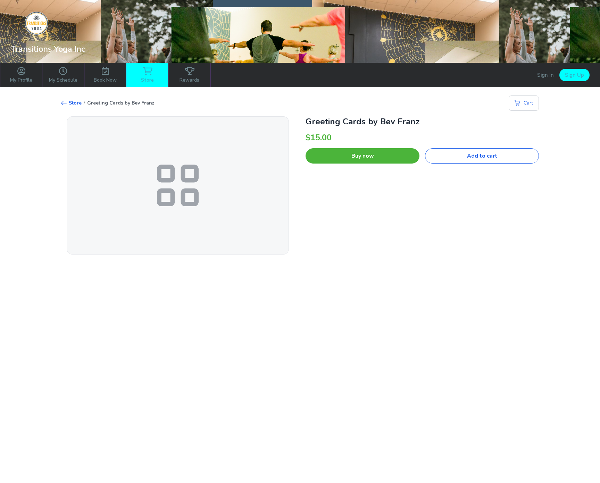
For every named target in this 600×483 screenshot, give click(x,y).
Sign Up (574, 75)
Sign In (545, 75)
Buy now (362, 156)
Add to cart (482, 156)
